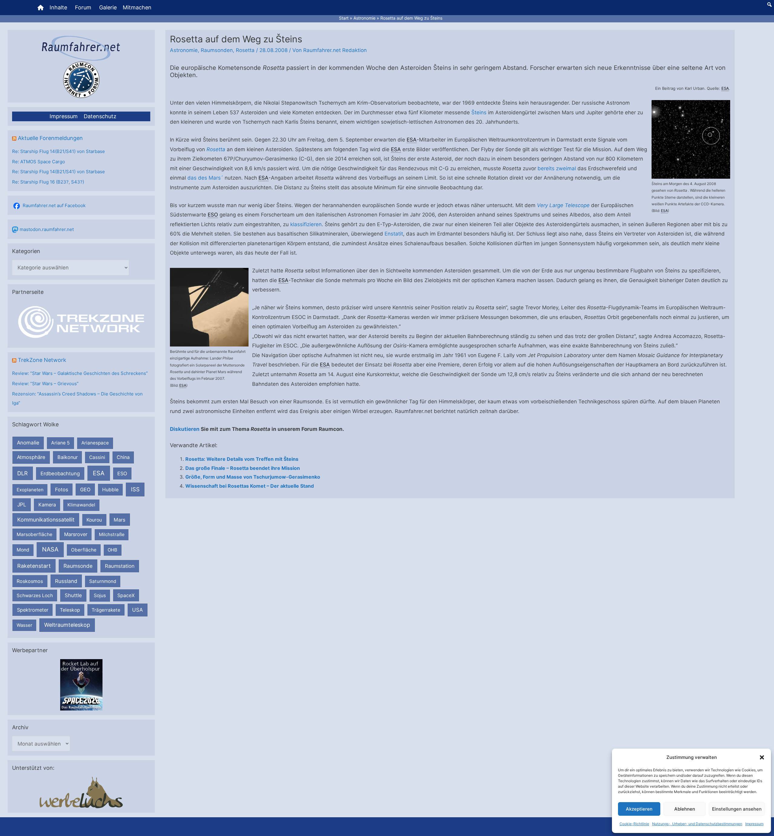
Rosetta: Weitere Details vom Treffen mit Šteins (241, 459)
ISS (135, 489)
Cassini (97, 457)
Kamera (47, 505)
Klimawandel (81, 505)
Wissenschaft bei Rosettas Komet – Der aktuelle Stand (249, 486)
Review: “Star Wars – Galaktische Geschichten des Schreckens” (80, 373)
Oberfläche (83, 550)
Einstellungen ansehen (737, 809)
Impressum (754, 823)
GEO (85, 489)
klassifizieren (306, 224)
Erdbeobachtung (60, 473)
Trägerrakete (106, 610)
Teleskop (70, 610)
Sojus (100, 595)
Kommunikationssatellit (45, 519)
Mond (23, 550)
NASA (50, 549)
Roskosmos (30, 581)
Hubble (110, 490)
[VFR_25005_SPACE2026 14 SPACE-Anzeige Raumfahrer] (81, 684)
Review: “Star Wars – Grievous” (45, 383)
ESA (99, 473)
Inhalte (58, 7)
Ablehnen (684, 809)
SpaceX (126, 595)
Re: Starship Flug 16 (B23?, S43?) (48, 182)
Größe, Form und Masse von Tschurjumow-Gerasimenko (252, 477)
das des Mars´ (205, 178)
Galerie (108, 7)
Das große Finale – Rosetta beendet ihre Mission (242, 468)
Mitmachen (137, 7)
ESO (122, 473)
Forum (83, 7)
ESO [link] (213, 215)
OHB (112, 550)
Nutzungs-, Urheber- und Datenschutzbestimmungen (697, 823)
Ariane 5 (60, 443)
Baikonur (67, 457)
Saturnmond (102, 581)
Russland (66, 581)
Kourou (94, 520)
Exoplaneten (30, 490)
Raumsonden (217, 50)
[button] (762, 757)
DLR (22, 473)
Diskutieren (185, 429)
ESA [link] (725, 88)
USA (137, 610)
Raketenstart (34, 566)
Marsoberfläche (34, 534)
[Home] (40, 7)
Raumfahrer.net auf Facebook (54, 205)
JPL (21, 504)
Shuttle (73, 595)
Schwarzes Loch (35, 595)
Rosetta (245, 50)
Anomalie (28, 443)
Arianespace (95, 443)
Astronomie (184, 50)
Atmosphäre (31, 457)
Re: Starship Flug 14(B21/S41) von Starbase (58, 151)
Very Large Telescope (563, 205)
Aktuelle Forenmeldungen (50, 138)
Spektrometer (32, 610)
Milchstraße (112, 534)
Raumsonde (78, 566)
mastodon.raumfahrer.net (47, 229)
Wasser (24, 625)
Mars (119, 520)
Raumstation (120, 566)
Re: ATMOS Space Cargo (38, 161)
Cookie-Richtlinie (634, 823)
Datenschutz (100, 116)
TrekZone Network (42, 360)
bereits (546, 168)
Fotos (61, 489)
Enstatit (394, 234)
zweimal (566, 168)
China (123, 457)
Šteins (478, 112)
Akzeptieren (639, 809)
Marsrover (75, 534)
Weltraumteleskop (67, 625)
